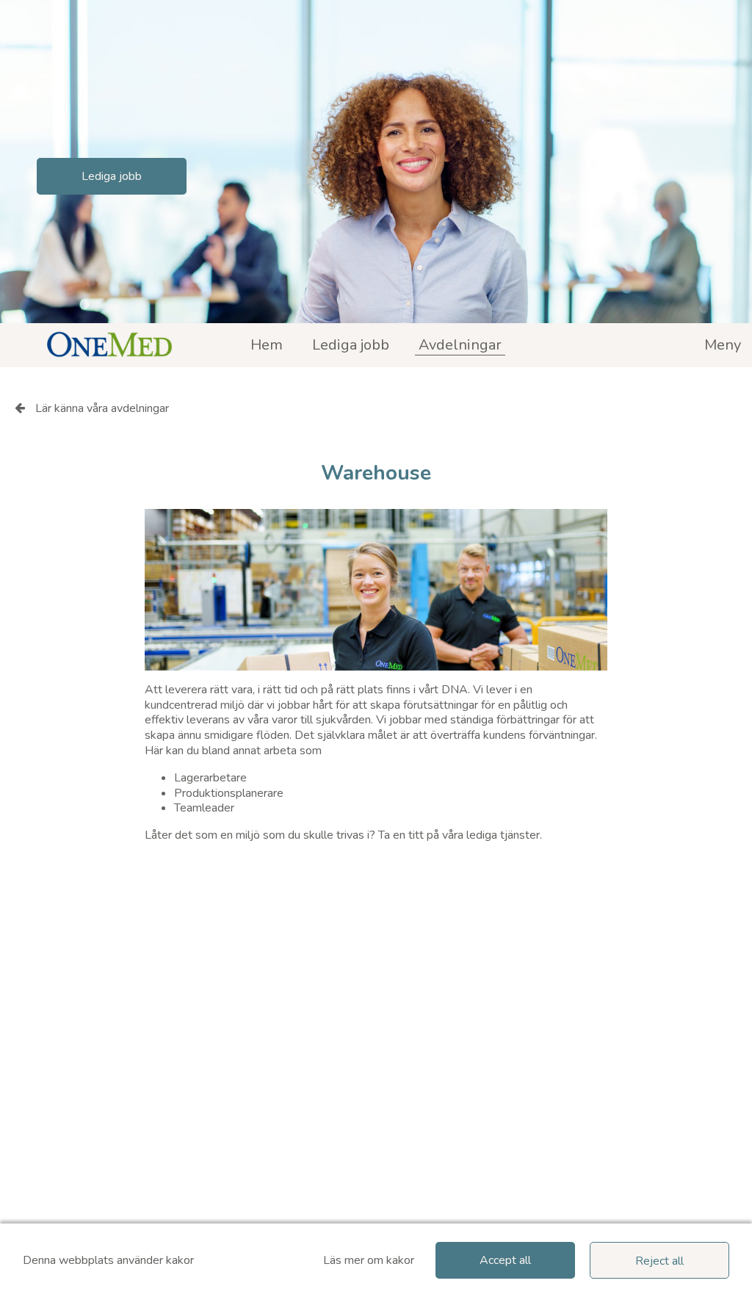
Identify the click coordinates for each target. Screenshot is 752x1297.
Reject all (659, 1261)
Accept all (505, 1260)
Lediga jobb (112, 176)
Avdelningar (460, 345)
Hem (266, 345)
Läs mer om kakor (368, 1260)
